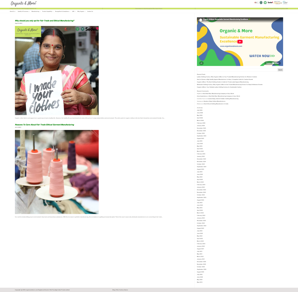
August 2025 (200, 138)
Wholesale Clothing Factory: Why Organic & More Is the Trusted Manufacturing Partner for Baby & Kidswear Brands (229, 84)
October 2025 (201, 133)
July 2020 (199, 274)
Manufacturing (35, 11)
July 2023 (199, 202)
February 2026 (201, 123)
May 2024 (199, 177)
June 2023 (200, 205)
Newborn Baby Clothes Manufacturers (214, 101)
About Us (12, 11)
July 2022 (199, 230)
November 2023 (201, 192)
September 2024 (201, 166)
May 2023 (199, 207)
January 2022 (201, 246)
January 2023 (201, 218)
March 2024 (200, 182)
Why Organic (80, 11)
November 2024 (201, 161)
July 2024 (199, 171)
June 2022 (200, 233)
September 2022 (201, 225)
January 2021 (201, 259)
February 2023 (201, 215)
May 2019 (199, 282)
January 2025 (201, 156)
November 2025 (201, 130)
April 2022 (200, 238)
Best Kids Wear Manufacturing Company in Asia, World (218, 93)
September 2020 (201, 269)
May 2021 (199, 254)
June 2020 (200, 277)
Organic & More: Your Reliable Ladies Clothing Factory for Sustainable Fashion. (219, 87)
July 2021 (199, 251)
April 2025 (200, 148)
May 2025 (199, 146)
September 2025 (201, 136)
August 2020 (200, 272)
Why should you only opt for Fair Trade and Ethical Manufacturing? (44, 21)
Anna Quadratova (202, 96)
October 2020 (201, 266)
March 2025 (200, 151)
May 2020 (199, 279)
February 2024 (201, 184)
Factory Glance (123, 290)
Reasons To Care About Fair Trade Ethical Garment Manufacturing (44, 125)
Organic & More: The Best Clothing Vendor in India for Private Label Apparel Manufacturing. (223, 82)
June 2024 (200, 174)
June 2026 (200, 112)
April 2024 (200, 179)
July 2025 (199, 141)
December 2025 (201, 128)
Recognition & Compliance (62, 11)
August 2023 (200, 200)
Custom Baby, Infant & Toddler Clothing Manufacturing (223, 98)
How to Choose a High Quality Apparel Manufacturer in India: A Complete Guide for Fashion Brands (225, 79)
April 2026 (200, 118)
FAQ (117, 290)
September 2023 (201, 197)
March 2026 (200, 120)
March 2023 (200, 213)
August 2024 (200, 169)
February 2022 (201, 243)
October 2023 (201, 195)
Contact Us (90, 11)
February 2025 (201, 153)
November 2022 (201, 220)
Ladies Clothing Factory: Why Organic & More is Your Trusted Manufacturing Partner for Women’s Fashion (227, 76)
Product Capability (47, 11)
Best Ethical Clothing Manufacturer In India (216, 103)
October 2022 (201, 223)
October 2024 (201, 164)
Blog (113, 290)
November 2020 (201, 264)
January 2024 (201, 187)
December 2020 (201, 261)
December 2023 (201, 189)
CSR (73, 11)
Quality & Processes (23, 11)
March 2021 (200, 256)
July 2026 (199, 110)
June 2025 (200, 143)
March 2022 (200, 241)
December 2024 (201, 159)
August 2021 (200, 248)
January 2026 (201, 125)
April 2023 (200, 210)
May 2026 (199, 115)
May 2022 (199, 236)
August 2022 (200, 228)
